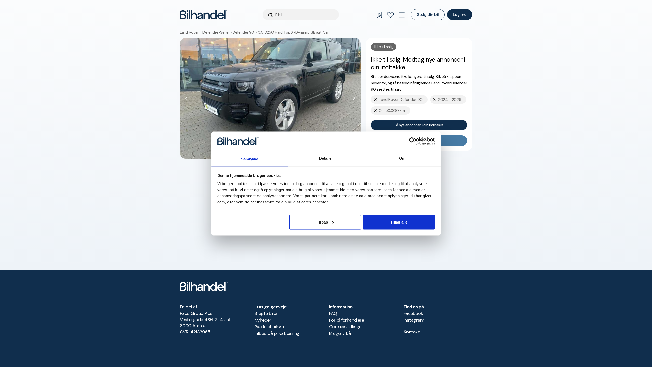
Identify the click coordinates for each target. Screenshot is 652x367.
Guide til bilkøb (269, 327)
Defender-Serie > (217, 32)
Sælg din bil (428, 14)
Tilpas (322, 222)
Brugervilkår (340, 333)
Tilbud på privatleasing (277, 333)
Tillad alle (399, 222)
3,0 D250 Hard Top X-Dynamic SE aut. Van (293, 32)
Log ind (460, 14)
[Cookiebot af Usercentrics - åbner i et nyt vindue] (412, 141)
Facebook (413, 313)
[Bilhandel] (204, 14)
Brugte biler (266, 313)
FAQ (333, 313)
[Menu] (401, 15)
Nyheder (262, 320)
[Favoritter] (390, 15)
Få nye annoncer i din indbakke (419, 125)
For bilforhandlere (346, 320)
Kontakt (412, 332)
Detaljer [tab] (326, 158)
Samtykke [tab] (250, 158)
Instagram (414, 320)
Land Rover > (191, 32)
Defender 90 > (245, 32)
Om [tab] (402, 158)
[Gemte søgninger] (379, 15)
